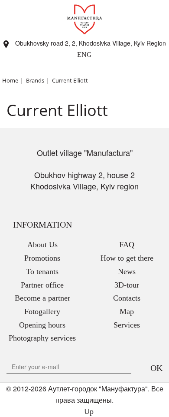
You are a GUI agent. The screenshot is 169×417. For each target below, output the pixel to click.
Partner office (42, 285)
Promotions (42, 258)
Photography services (42, 338)
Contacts (126, 298)
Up (88, 411)
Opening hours (42, 325)
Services (127, 325)
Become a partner (42, 298)
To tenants (42, 271)
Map (127, 311)
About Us (42, 244)
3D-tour (126, 285)
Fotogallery (42, 311)
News (127, 271)
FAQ (126, 244)
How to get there (127, 258)
